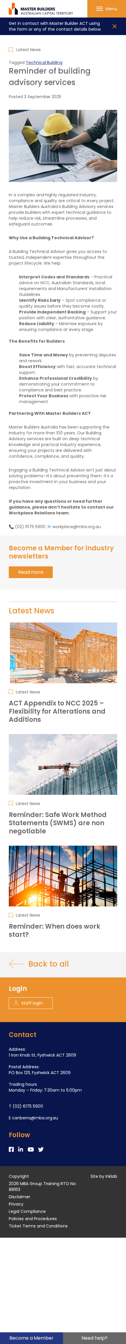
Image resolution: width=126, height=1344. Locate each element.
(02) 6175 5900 (28, 1106)
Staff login (31, 1003)
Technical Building (44, 62)
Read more (31, 572)
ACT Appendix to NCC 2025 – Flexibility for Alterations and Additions (57, 711)
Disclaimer (19, 1197)
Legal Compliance (27, 1211)
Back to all (48, 964)
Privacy (16, 1204)
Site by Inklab (104, 1176)
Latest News (28, 50)
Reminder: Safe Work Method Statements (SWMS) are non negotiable (58, 823)
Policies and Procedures (33, 1219)
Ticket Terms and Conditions (38, 1226)
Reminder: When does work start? (54, 930)
